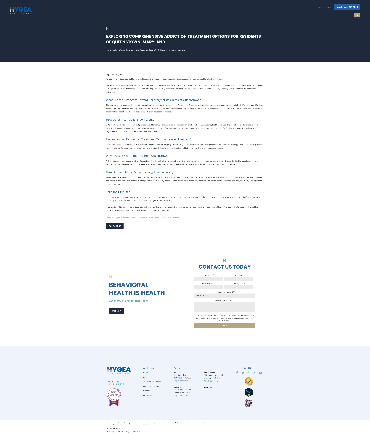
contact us (180, 197)
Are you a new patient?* (225, 292)
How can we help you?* (224, 300)
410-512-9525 (115, 384)
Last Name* (239, 275)
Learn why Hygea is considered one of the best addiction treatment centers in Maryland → (143, 218)
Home (108, 50)
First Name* (209, 275)
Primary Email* (238, 283)
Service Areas (208, 387)
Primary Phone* (208, 283)
